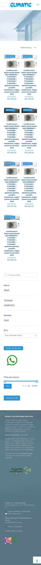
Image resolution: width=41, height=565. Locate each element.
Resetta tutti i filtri (12, 398)
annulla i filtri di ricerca (13, 348)
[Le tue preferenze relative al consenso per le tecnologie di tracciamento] (37, 561)
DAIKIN (6, 290)
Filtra (7, 386)
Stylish (6, 320)
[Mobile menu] (38, 4)
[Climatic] (20, 5)
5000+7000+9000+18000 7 (14, 335)
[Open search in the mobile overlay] (20, 275)
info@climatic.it (17, 514)
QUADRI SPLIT (9, 305)
